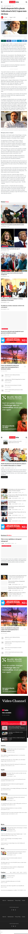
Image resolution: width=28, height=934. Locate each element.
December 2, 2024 (16, 595)
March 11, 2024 (5, 844)
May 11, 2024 (4, 839)
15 (23, 498)
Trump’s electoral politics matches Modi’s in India (13, 224)
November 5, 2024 (5, 250)
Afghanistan (5, 246)
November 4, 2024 (5, 276)
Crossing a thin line (11, 875)
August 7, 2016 (12, 17)
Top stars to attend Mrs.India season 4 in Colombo (10, 881)
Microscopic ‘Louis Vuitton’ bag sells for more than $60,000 (12, 885)
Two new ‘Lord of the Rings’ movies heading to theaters (11, 838)
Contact (23, 900)
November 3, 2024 (5, 309)
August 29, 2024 (7, 789)
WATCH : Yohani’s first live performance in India (14, 389)
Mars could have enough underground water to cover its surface (13, 755)
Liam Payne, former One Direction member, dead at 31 (11, 858)
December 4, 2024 (11, 800)
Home (2, 6)
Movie (18, 872)
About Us (4, 900)
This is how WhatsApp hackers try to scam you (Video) (11, 808)
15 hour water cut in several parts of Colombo (13, 385)
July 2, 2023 (4, 887)
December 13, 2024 (10, 468)
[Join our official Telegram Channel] (14, 340)
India (13, 6)
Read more (4, 477)
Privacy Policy (18, 900)
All (11, 872)
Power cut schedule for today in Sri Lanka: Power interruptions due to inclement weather (10, 367)
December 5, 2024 (16, 584)
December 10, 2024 (10, 543)
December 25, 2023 (10, 765)
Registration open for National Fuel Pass (12, 374)
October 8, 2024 (13, 835)
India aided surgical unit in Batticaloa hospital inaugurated (12, 784)
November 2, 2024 (5, 334)
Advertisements (11, 900)
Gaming (14, 872)
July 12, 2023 (4, 882)
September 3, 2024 (6, 863)
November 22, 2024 (14, 813)
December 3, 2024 (16, 590)
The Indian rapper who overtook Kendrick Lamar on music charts (13, 862)
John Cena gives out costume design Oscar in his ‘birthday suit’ (13, 843)
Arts (3, 460)
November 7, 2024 (5, 226)
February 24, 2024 (11, 761)
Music (21, 872)
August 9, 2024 (11, 868)
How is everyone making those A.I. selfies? (9, 890)
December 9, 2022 (22, 890)
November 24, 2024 (10, 780)
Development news (6, 270)
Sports (25, 872)
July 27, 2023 (10, 877)
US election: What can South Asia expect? (10, 249)
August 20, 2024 (11, 752)
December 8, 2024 (16, 578)
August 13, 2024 (5, 756)
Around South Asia (7, 6)
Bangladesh (4, 328)
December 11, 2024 (12, 776)
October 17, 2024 (5, 859)
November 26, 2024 (6, 809)
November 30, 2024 (11, 804)
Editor (6, 17)
